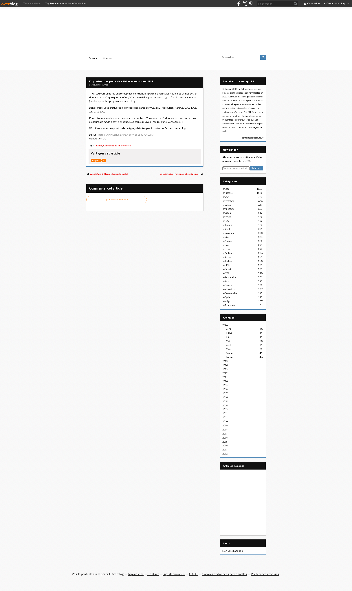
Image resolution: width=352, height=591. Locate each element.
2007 (225, 433)
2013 (225, 409)
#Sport (226, 281)
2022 (225, 373)
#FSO (226, 273)
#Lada (226, 189)
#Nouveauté (229, 233)
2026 (225, 325)
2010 (225, 421)
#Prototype (228, 201)
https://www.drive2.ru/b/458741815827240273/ (126, 134)
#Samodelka (229, 277)
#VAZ (226, 197)
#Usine (118, 145)
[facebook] (238, 3)
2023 (225, 369)
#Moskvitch (229, 289)
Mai (228, 341)
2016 (225, 397)
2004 (225, 445)
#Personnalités (231, 293)
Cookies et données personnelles (224, 574)
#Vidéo (227, 205)
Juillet (229, 333)
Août (228, 329)
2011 (225, 417)
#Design (227, 285)
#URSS (99, 145)
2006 (225, 437)
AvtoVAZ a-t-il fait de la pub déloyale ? (109, 173)
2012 (225, 413)
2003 (225, 449)
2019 (225, 385)
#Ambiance (108, 145)
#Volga (226, 301)
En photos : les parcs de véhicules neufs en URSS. (121, 81)
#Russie (227, 257)
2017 (225, 393)
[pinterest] (250, 3)
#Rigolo (227, 229)
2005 (225, 441)
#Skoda (227, 213)
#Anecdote (228, 209)
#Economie (229, 305)
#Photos (126, 145)
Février (229, 353)
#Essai (226, 249)
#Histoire (228, 193)
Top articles (136, 574)
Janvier (229, 357)
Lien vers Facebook (233, 550)
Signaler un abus (174, 574)
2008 (225, 429)
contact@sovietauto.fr (252, 137)
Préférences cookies (265, 574)
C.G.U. (193, 574)
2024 (225, 365)
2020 (225, 381)
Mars (228, 349)
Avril (228, 345)
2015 (225, 401)
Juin (228, 337)
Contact (107, 57)
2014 (225, 405)
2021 (225, 377)
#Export (227, 269)
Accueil (93, 57)
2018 (225, 389)
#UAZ (226, 245)
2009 (225, 425)
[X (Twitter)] (244, 3)
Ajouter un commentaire (117, 199)
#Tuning (227, 225)
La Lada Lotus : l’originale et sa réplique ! (180, 173)
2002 (225, 453)
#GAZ (226, 221)
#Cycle (226, 297)
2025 (225, 361)
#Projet (227, 217)
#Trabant (228, 261)
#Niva (226, 237)
